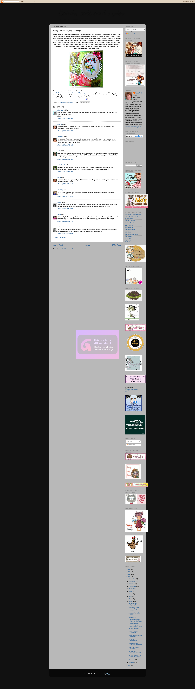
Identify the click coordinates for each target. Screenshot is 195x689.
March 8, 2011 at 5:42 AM (65, 118)
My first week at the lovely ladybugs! (135, 656)
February (132, 660)
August (131, 589)
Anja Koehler (129, 225)
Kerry (59, 150)
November (132, 581)
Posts (130, 441)
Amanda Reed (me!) (131, 234)
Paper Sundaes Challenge (133, 631)
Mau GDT (128, 241)
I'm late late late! (134, 628)
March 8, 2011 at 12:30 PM (65, 196)
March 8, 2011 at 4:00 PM (65, 209)
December (132, 579)
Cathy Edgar (129, 227)
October (131, 584)
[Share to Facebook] (87, 102)
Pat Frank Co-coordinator (133, 214)
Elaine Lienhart (130, 220)
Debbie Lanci (129, 223)
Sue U (59, 202)
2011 (129, 576)
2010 (129, 665)
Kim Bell (128, 232)
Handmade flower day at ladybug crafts (134, 609)
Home (87, 245)
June (131, 594)
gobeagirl (60, 136)
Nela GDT (128, 239)
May (130, 596)
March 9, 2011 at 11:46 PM (65, 233)
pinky (59, 214)
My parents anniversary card (135, 652)
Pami (59, 177)
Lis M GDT (128, 236)
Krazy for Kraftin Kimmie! (134, 648)
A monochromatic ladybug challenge (135, 620)
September (132, 586)
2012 (129, 574)
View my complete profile (133, 127)
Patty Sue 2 (61, 165)
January (131, 662)
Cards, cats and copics (91, 12)
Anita (59, 227)
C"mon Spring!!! (134, 623)
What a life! (132, 617)
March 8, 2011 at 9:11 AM (65, 145)
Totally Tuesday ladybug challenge (135, 643)
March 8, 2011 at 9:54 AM (65, 171)
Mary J (59, 124)
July (130, 591)
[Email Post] (77, 102)
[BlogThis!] (83, 102)
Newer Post (58, 245)
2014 (129, 569)
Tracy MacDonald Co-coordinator (132, 217)
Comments (131, 444)
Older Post (116, 245)
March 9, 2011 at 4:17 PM (65, 221)
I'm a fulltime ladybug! (133, 604)
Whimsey (60, 190)
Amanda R (138, 93)
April (131, 599)
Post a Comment (60, 237)
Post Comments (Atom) (69, 249)
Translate (132, 34)
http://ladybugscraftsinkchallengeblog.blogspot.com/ (73, 93)
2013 (129, 571)
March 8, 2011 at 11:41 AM (65, 184)
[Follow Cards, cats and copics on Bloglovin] (134, 137)
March (131, 601)
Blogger (108, 674)
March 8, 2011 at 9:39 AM (65, 159)
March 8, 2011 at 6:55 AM (65, 131)
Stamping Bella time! (135, 626)
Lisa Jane (60, 110)
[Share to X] (85, 102)
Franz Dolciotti (130, 229)
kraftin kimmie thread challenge (135, 635)
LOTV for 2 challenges (133, 640)
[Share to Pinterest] (89, 102)
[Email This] (81, 102)
